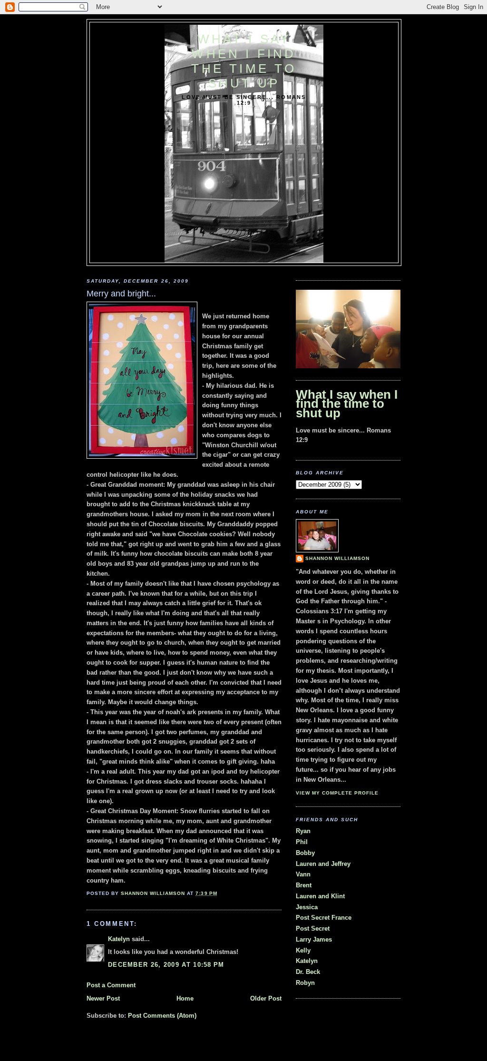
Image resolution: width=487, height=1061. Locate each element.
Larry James (314, 939)
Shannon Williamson (337, 558)
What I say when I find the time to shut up (243, 61)
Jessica (307, 907)
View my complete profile (337, 793)
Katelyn (119, 939)
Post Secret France (323, 917)
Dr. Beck (308, 971)
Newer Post (103, 998)
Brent (304, 885)
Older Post (266, 998)
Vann (303, 874)
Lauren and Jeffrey (323, 863)
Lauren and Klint (320, 896)
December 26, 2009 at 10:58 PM (166, 964)
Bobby (305, 852)
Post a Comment (111, 985)
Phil (302, 841)
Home (185, 998)
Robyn (305, 982)
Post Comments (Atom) (162, 1015)
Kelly (303, 950)
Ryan (303, 831)
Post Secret (313, 928)
